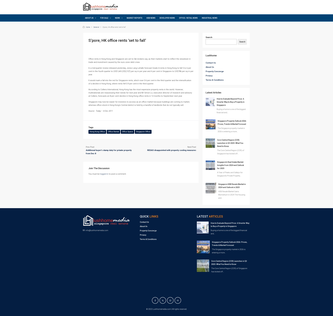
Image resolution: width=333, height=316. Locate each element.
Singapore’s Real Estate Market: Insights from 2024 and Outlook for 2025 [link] (230, 165)
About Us (210, 67)
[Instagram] (170, 300)
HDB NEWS (150, 18)
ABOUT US (89, 18)
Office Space (127, 131)
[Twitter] (162, 300)
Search (209, 37)
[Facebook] (155, 300)
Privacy (209, 76)
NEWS (117, 18)
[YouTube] (178, 300)
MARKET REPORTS (134, 18)
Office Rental (113, 131)
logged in (104, 174)
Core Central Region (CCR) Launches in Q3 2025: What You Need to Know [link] (230, 143)
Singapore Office (143, 131)
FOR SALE (104, 18)
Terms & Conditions (215, 80)
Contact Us (211, 63)
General (96, 27)
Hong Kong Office (97, 131)
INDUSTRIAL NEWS (209, 18)
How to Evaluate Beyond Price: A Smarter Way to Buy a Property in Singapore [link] (230, 102)
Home (88, 27)
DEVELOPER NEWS (167, 18)
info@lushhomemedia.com (97, 230)
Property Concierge (215, 71)
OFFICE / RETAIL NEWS (188, 18)
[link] (210, 102)
